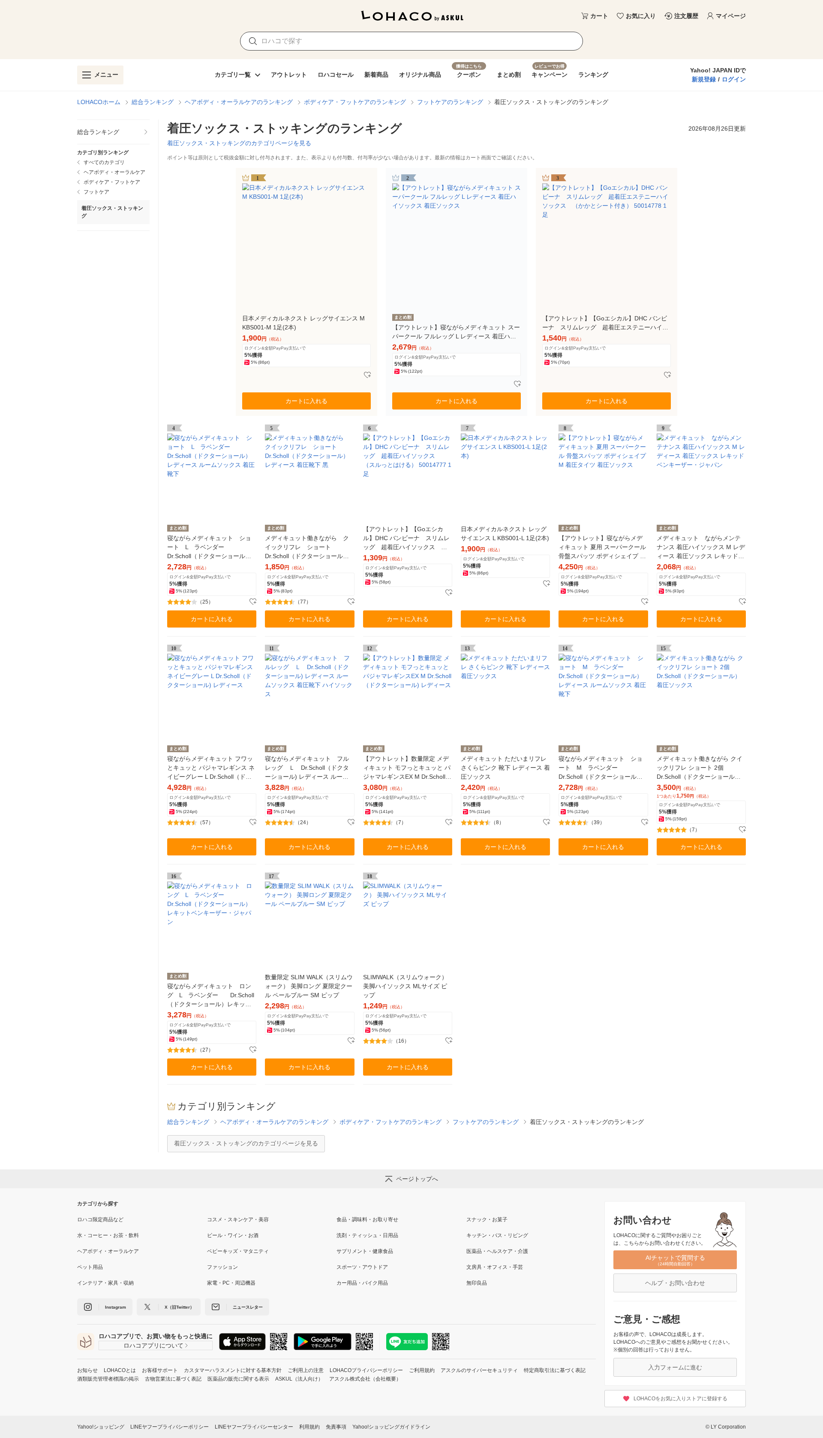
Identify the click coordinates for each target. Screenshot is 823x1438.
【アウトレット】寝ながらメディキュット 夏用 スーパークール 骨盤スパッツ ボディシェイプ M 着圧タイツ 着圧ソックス (602, 548)
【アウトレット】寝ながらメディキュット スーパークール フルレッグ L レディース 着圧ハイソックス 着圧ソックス (456, 332)
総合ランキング (153, 102)
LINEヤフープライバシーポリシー (169, 1426)
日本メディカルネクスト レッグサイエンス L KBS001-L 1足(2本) (505, 533)
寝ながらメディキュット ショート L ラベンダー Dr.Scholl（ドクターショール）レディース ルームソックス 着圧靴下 (211, 548)
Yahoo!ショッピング (100, 1426)
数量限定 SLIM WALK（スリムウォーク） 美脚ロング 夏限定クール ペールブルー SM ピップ (309, 986)
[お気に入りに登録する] (367, 375)
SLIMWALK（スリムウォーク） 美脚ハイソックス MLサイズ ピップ (405, 986)
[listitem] (113, 132)
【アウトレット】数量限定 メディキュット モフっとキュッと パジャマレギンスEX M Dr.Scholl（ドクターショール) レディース (407, 768)
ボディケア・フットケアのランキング (355, 102)
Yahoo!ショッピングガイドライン (391, 1426)
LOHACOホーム (98, 102)
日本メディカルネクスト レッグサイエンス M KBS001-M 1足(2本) (303, 323)
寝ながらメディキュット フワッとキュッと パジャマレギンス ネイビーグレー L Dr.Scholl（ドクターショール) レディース (211, 768)
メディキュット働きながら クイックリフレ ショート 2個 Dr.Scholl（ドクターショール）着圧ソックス (699, 768)
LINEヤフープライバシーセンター (254, 1426)
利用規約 (309, 1426)
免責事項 (336, 1426)
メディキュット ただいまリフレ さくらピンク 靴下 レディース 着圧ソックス (505, 767)
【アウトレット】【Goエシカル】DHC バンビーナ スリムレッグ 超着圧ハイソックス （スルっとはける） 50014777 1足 (407, 539)
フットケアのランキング (450, 102)
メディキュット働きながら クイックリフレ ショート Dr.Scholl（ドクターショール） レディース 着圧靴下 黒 (307, 548)
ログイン (734, 79)
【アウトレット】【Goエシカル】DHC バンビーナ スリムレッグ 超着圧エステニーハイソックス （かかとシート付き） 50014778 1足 (605, 323)
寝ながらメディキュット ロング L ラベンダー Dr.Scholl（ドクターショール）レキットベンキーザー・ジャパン (210, 996)
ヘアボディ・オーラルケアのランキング (239, 102)
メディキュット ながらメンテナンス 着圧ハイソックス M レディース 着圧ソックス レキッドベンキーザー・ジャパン (701, 548)
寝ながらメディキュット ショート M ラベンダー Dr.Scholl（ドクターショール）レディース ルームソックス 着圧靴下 (602, 768)
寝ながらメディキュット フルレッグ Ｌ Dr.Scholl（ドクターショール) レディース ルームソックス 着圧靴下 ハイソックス (308, 768)
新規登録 (704, 79)
